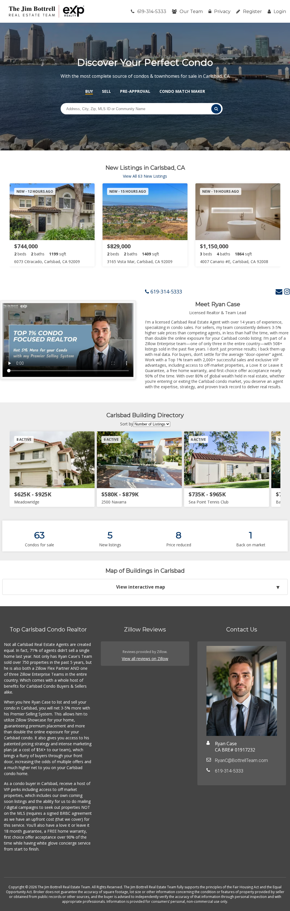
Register (252, 11)
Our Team (191, 11)
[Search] (216, 109)
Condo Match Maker (182, 91)
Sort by (126, 424)
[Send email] (279, 291)
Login (280, 11)
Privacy (222, 11)
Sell (106, 91)
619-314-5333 (151, 11)
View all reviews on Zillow (145, 658)
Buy (89, 91)
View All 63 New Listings (145, 176)
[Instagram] (287, 291)
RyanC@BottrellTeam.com (241, 760)
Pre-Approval (135, 91)
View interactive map (140, 587)
